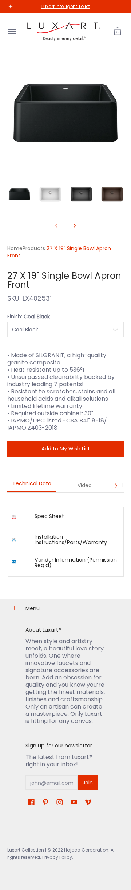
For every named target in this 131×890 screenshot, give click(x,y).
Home (15, 248)
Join (88, 782)
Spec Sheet (49, 516)
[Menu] (11, 32)
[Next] (74, 226)
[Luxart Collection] (64, 31)
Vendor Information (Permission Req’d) (76, 562)
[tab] (31, 485)
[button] (117, 32)
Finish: (28, 316)
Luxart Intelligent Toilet (65, 6)
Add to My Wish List (65, 448)
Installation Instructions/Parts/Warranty (71, 539)
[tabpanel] (65, 541)
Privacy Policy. (57, 857)
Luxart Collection (25, 850)
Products (34, 248)
